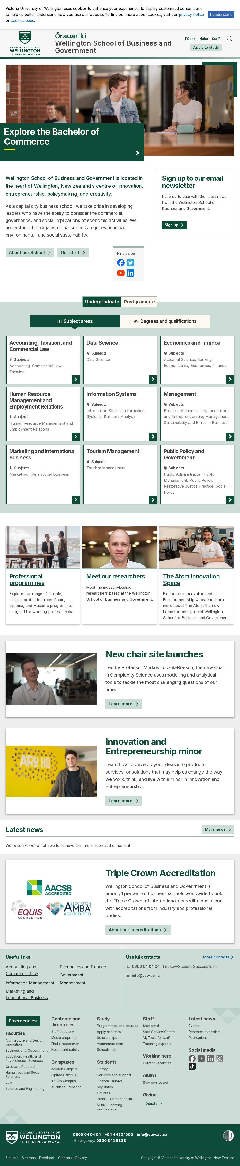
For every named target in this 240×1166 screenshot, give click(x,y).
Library (102, 1069)
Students (106, 1062)
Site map (29, 1158)
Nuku (203, 39)
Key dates (105, 1087)
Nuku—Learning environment (109, 1107)
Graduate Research (21, 1067)
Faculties (15, 1033)
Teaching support (157, 1044)
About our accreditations (135, 929)
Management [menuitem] (72, 982)
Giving (150, 1095)
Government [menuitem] (71, 974)
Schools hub (106, 1049)
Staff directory (62, 1031)
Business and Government (27, 1050)
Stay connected (155, 1082)
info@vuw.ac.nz (146, 975)
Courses (103, 1093)
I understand (221, 14)
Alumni (150, 1075)
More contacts (216, 957)
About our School (27, 252)
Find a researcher (65, 1044)
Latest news (202, 1019)
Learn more (120, 703)
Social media (202, 1050)
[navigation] (229, 47)
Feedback (47, 1158)
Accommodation (110, 1044)
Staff (216, 39)
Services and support (114, 1075)
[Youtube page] (121, 273)
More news (215, 829)
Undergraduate (102, 302)
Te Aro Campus (63, 1081)
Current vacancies (157, 1063)
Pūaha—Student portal (115, 1099)
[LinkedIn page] (131, 273)
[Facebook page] (121, 262)
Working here (157, 1056)
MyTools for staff (156, 1038)
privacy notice (191, 14)
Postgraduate (139, 302)
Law (9, 1082)
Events (194, 1026)
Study (103, 1019)
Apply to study (206, 47)
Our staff (70, 252)
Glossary (65, 1158)
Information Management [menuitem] (30, 982)
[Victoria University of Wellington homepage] (25, 43)
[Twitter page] (131, 262)
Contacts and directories (65, 1021)
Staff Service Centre (159, 1032)
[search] (229, 39)
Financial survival (110, 1081)
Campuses (62, 1062)
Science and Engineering (25, 1089)
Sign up (171, 224)
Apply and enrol (109, 1032)
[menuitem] (12, 1157)
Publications (198, 1038)
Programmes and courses (117, 1026)
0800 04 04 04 (146, 966)
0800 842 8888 (111, 1140)
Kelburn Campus (64, 1069)
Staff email (151, 1026)
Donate (151, 1103)
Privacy (81, 1158)
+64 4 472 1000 (119, 1134)
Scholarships (107, 1038)
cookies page (22, 20)
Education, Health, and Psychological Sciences (24, 1058)
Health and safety (65, 1049)
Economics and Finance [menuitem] (83, 966)
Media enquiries (63, 1038)
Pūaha (190, 39)
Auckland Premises (66, 1087)
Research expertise (204, 1032)
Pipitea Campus (63, 1075)
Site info (12, 1158)
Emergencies (23, 1021)
